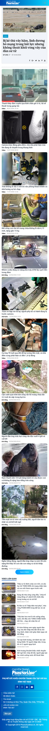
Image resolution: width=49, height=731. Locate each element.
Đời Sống (5, 275)
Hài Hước (5, 316)
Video (5, 36)
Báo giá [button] (8, 714)
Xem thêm (24, 572)
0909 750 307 (8, 708)
